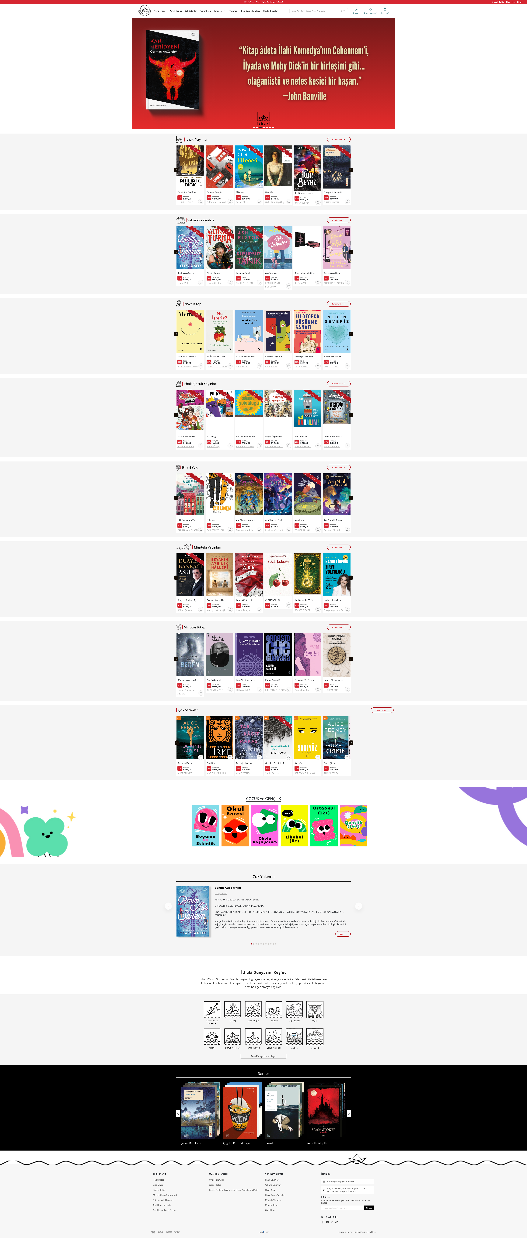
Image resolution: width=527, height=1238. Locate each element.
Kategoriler (219, 11)
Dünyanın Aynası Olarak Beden (187, 680)
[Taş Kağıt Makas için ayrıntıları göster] (249, 738)
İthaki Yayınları (272, 1179)
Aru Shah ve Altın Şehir (246, 520)
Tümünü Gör (337, 139)
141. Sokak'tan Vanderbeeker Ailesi (187, 520)
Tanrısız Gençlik (214, 192)
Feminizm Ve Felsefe (305, 680)
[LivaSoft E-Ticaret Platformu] (263, 1232)
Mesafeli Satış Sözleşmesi (165, 1195)
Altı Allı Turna (213, 273)
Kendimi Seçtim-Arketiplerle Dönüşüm (275, 356)
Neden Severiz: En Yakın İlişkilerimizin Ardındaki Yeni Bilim (334, 356)
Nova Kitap (270, 1190)
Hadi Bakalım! (301, 436)
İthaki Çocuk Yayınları (275, 1195)
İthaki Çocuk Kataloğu (250, 11)
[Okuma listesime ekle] (201, 149)
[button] (254, 127)
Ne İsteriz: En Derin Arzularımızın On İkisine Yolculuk (217, 356)
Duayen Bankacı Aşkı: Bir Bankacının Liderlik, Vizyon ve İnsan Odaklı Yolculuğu (187, 600)
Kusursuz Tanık (243, 273)
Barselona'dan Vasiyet (246, 356)
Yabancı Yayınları (273, 1184)
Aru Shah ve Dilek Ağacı (275, 520)
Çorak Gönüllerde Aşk (246, 600)
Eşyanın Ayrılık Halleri (217, 600)
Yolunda (211, 520)
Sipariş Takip (498, 2)
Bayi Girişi (517, 2)
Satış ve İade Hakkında (163, 1200)
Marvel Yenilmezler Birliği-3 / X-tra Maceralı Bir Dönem (187, 436)
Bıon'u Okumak (214, 680)
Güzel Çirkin (329, 763)
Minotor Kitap (271, 1205)
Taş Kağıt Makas (244, 763)
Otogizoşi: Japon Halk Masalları (334, 192)
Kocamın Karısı (184, 763)
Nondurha (299, 520)
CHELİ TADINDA (272, 600)
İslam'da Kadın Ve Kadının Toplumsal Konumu (246, 680)
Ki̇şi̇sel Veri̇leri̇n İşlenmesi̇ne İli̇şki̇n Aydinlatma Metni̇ (234, 1190)
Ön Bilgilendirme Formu (164, 1210)
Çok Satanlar (191, 11)
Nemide (269, 192)
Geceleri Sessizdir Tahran (275, 763)
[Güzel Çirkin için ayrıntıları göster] (337, 738)
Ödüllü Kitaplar (270, 11)
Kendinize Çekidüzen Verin (187, 192)
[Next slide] (351, 170)
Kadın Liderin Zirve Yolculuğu (334, 600)
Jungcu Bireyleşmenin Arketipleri (334, 680)
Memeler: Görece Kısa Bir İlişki (187, 356)
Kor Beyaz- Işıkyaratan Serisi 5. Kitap (305, 193)
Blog (508, 2)
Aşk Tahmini (271, 273)
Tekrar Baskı (205, 11)
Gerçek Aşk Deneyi (333, 273)
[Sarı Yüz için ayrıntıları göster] (307, 738)
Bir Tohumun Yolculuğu (246, 436)
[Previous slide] (176, 170)
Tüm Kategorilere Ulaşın (263, 1056)
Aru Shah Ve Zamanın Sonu (334, 520)
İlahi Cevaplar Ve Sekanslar (305, 600)
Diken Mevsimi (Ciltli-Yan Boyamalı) (305, 273)
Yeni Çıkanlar (176, 11)
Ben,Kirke (211, 763)
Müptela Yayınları (273, 1200)
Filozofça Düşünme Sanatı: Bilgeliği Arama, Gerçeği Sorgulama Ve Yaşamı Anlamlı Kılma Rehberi (305, 356)
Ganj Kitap (270, 1210)
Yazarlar (233, 11)
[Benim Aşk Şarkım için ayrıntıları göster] (192, 911)
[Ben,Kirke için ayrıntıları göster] (219, 738)
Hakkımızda (158, 1179)
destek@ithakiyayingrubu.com (341, 1181)
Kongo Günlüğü (272, 680)
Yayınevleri (159, 11)
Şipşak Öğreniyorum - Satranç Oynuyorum (275, 436)
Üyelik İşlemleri (216, 1179)
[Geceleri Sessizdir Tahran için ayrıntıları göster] (278, 738)
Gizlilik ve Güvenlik (162, 1205)
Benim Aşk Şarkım (186, 273)
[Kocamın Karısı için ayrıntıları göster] (190, 738)
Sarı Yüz (298, 763)
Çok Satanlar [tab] (188, 710)
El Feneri (240, 192)
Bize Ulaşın (158, 1184)
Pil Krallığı (211, 436)
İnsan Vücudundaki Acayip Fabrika (334, 436)
